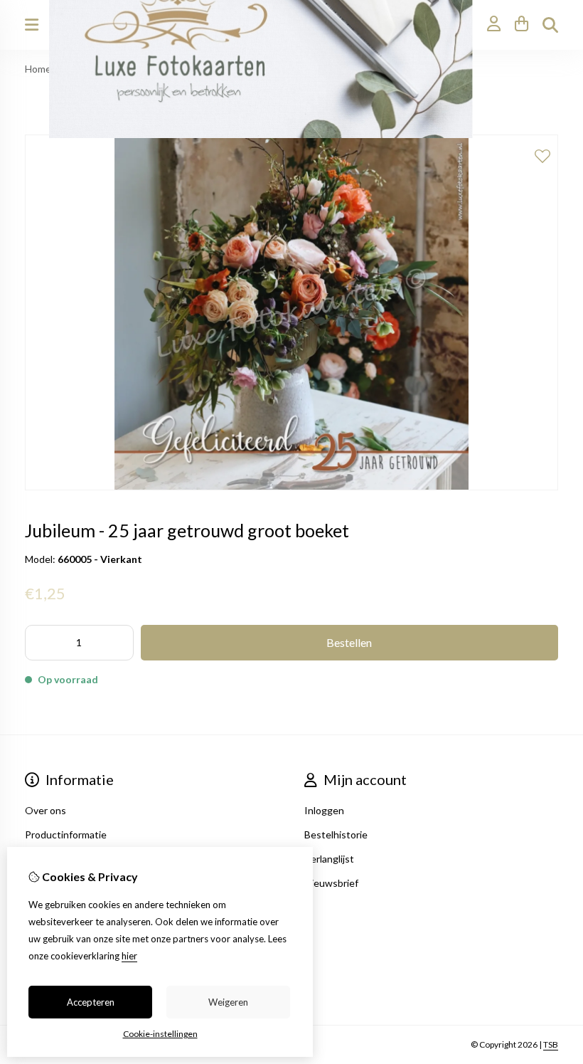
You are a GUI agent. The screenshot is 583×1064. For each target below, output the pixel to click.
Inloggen (324, 810)
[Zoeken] (550, 25)
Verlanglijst (329, 859)
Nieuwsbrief (331, 883)
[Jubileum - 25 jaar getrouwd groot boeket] (291, 486)
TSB (550, 1044)
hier (129, 956)
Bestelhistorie (336, 834)
